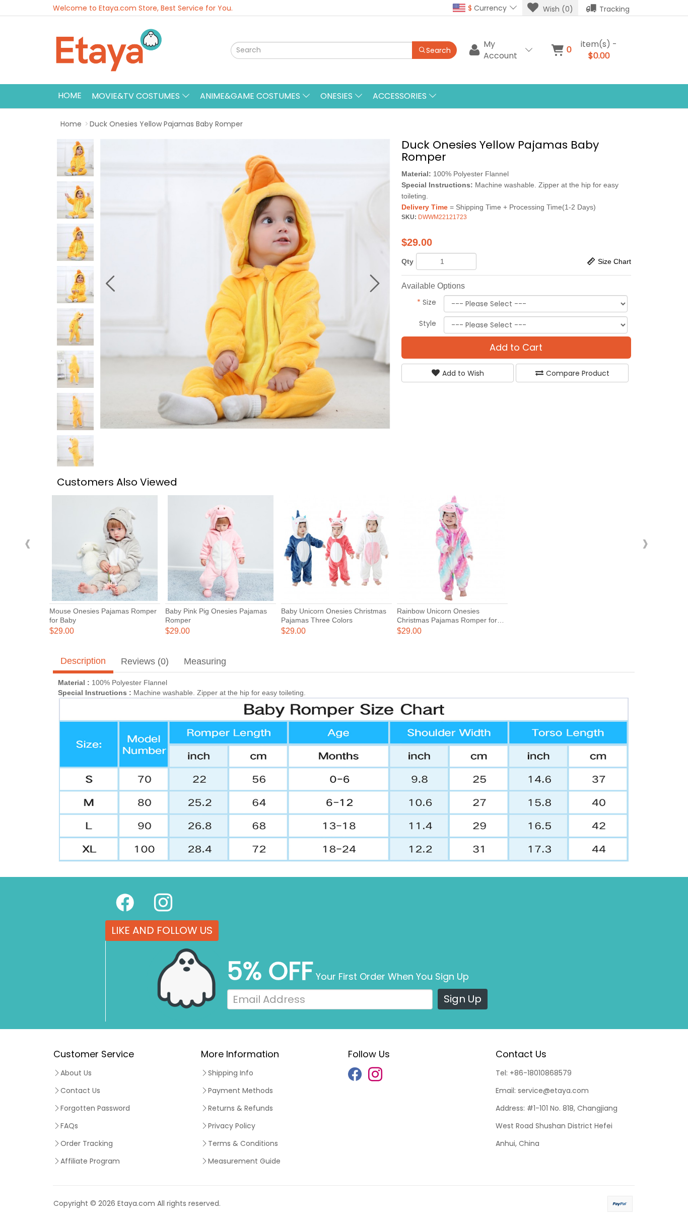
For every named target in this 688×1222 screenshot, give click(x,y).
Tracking (614, 9)
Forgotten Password (95, 1108)
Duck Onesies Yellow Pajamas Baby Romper (166, 124)
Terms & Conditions (243, 1143)
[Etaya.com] (140, 50)
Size (426, 302)
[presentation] (27, 543)
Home (70, 95)
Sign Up (462, 999)
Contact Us (80, 1090)
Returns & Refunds (240, 1108)
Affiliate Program (90, 1161)
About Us (76, 1073)
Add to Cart (516, 347)
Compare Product (577, 373)
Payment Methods (240, 1090)
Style (427, 323)
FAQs (69, 1126)
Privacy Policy (231, 1126)
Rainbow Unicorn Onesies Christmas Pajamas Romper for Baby (447, 620)
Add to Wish (463, 373)
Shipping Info (230, 1073)
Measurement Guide (244, 1161)
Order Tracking (86, 1143)
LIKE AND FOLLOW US (162, 930)
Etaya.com (136, 1203)
